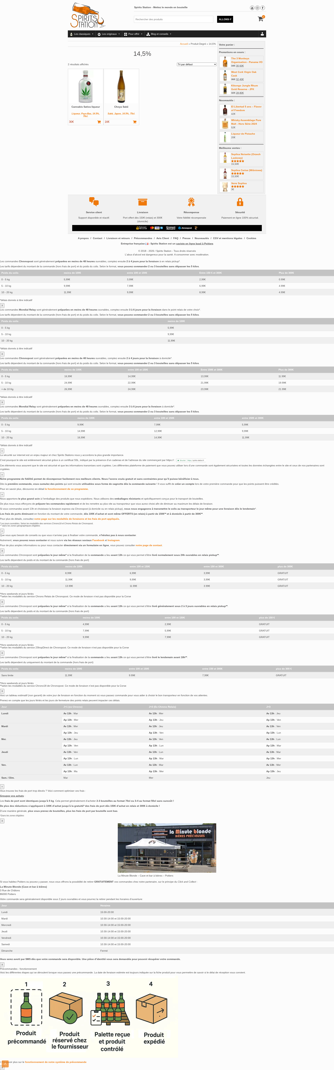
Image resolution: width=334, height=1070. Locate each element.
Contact (97, 238)
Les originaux (109, 34)
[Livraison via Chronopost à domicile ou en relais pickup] (185, 228)
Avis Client (162, 238)
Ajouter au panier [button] (101, 122)
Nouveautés (202, 238)
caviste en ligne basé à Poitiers (194, 243)
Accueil (184, 43)
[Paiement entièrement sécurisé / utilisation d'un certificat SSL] (141, 228)
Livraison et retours (118, 238)
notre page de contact (149, 545)
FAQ (175, 238)
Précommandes (143, 238)
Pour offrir (133, 34)
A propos (83, 238)
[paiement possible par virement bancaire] (171, 228)
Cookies (251, 238)
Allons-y (225, 19)
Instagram (114, 540)
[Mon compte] (262, 33)
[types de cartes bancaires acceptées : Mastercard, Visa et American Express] (156, 228)
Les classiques (82, 34)
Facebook (98, 540)
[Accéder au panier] (261, 20)
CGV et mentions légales (227, 238)
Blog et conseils (159, 34)
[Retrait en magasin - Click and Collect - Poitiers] (196, 228)
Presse (186, 238)
